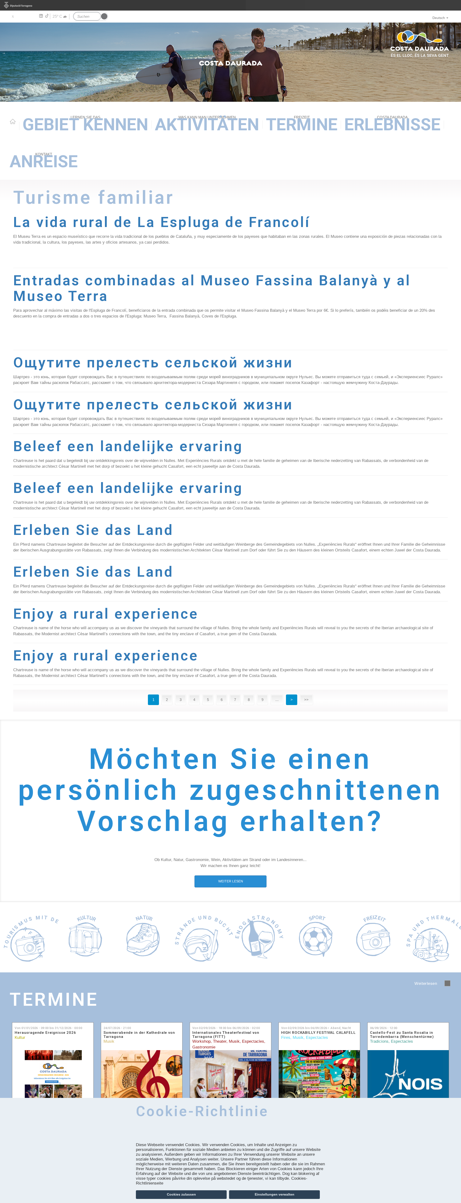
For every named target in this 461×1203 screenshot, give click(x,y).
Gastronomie (203, 1047)
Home (13, 121)
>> (306, 700)
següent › (447, 983)
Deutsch (438, 18)
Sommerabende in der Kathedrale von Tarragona (139, 1035)
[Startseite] (230, 62)
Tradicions (379, 1041)
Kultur (20, 1037)
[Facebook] (20, 16)
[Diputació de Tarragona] (230, 5)
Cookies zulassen (181, 1194)
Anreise (44, 161)
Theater (219, 1041)
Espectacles (253, 1041)
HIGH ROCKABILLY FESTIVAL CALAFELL (318, 1033)
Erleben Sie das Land (93, 530)
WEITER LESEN (230, 881)
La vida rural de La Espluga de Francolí (161, 222)
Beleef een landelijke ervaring (128, 446)
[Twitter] (13, 16)
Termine (302, 124)
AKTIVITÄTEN (207, 124)
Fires (285, 1037)
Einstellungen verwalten (274, 1194)
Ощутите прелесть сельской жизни (153, 362)
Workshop (201, 1041)
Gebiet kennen (85, 124)
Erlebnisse (392, 124)
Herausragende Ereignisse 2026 (45, 1033)
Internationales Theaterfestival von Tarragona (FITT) (225, 1035)
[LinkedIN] (41, 16)
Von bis (48, 1028)
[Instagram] (34, 16)
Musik (108, 1041)
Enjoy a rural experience (106, 613)
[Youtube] (27, 16)
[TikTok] (47, 15)
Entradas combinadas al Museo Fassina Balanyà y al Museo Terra (212, 288)
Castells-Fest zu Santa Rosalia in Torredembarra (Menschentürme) (402, 1035)
